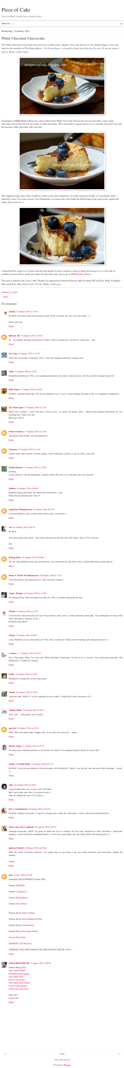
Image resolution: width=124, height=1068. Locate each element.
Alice (11, 784)
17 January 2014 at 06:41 (27, 635)
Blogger (67, 1064)
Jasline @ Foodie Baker (19, 764)
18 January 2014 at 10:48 (26, 674)
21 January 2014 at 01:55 (33, 745)
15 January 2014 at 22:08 (35, 467)
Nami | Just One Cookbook (21, 827)
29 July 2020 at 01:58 (22, 875)
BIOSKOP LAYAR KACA (20, 943)
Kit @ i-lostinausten (18, 809)
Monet (12, 635)
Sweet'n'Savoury (16, 431)
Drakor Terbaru (28, 912)
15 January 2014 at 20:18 (31, 389)
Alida (11, 371)
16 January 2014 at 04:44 (27, 488)
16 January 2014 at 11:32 (51, 575)
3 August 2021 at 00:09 (41, 963)
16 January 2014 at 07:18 (43, 509)
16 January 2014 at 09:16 (24, 527)
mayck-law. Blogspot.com (20, 509)
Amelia (12, 311)
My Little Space (16, 407)
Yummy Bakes (15, 710)
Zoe (10, 527)
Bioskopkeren (22, 897)
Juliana (12, 488)
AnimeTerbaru (28, 925)
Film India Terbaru (30, 931)
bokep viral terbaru (17, 979)
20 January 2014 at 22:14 (28, 728)
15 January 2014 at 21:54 (29, 449)
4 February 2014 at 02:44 (35, 847)
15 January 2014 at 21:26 (35, 407)
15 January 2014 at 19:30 (25, 371)
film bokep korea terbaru (19, 982)
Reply (11, 326)
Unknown (13, 449)
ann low (12, 728)
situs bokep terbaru (17, 970)
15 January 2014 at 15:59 (29, 353)
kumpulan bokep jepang (19, 973)
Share (5, 297)
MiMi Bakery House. (81, 274)
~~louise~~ (13, 653)
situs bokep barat (16, 976)
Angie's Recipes (16, 593)
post (59, 284)
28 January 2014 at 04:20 (39, 808)
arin (11, 875)
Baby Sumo (14, 389)
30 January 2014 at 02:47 (45, 826)
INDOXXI (20, 885)
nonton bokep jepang (18, 985)
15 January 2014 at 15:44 (31, 335)
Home (62, 1054)
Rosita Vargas (15, 745)
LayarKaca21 (21, 891)
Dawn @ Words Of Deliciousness (24, 575)
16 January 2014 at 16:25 (27, 611)
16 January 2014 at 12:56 (35, 593)
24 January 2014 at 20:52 (25, 784)
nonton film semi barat (18, 988)
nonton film (14, 998)
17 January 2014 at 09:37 (30, 653)
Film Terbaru (21, 903)
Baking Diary (15, 557)
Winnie (12, 611)
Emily (11, 674)
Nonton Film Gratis (17, 937)
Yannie (12, 692)
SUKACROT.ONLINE (19, 963)
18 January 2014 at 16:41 (27, 692)
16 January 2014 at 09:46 (33, 557)
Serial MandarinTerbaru (32, 918)
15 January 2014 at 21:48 (35, 431)
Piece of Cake (16, 9)
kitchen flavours (16, 467)
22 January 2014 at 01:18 (42, 763)
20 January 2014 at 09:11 (34, 710)
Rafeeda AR (14, 335)
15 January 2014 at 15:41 (27, 311)
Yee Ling (13, 353)
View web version (62, 1059)
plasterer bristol (16, 847)
